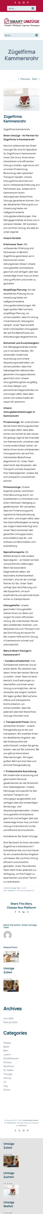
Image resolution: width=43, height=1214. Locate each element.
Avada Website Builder (30, 1120)
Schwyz (7, 1062)
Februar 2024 (10, 1022)
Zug (5, 1085)
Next (34, 78)
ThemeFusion (11, 1123)
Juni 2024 (8, 1018)
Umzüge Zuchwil (8, 1175)
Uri (4, 1081)
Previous (25, 78)
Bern (5, 1050)
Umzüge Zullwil (8, 970)
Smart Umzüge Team (13, 888)
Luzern (7, 1054)
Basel (6, 1046)
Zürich (6, 1089)
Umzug (7, 1077)
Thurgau (7, 1074)
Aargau (7, 1042)
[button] (21, 982)
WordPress (22, 1125)
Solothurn (12, 890)
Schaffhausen (11, 1058)
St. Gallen (8, 1070)
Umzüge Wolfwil (8, 1204)
